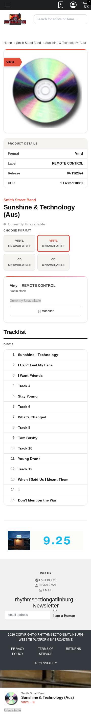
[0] (86, 6)
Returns (73, 649)
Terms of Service (45, 651)
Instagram (47, 585)
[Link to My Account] (73, 6)
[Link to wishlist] (60, 6)
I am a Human (64, 616)
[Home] (15, 19)
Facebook (47, 580)
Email (47, 590)
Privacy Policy (17, 651)
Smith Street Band (28, 43)
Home (8, 43)
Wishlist (48, 311)
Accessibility (45, 663)
